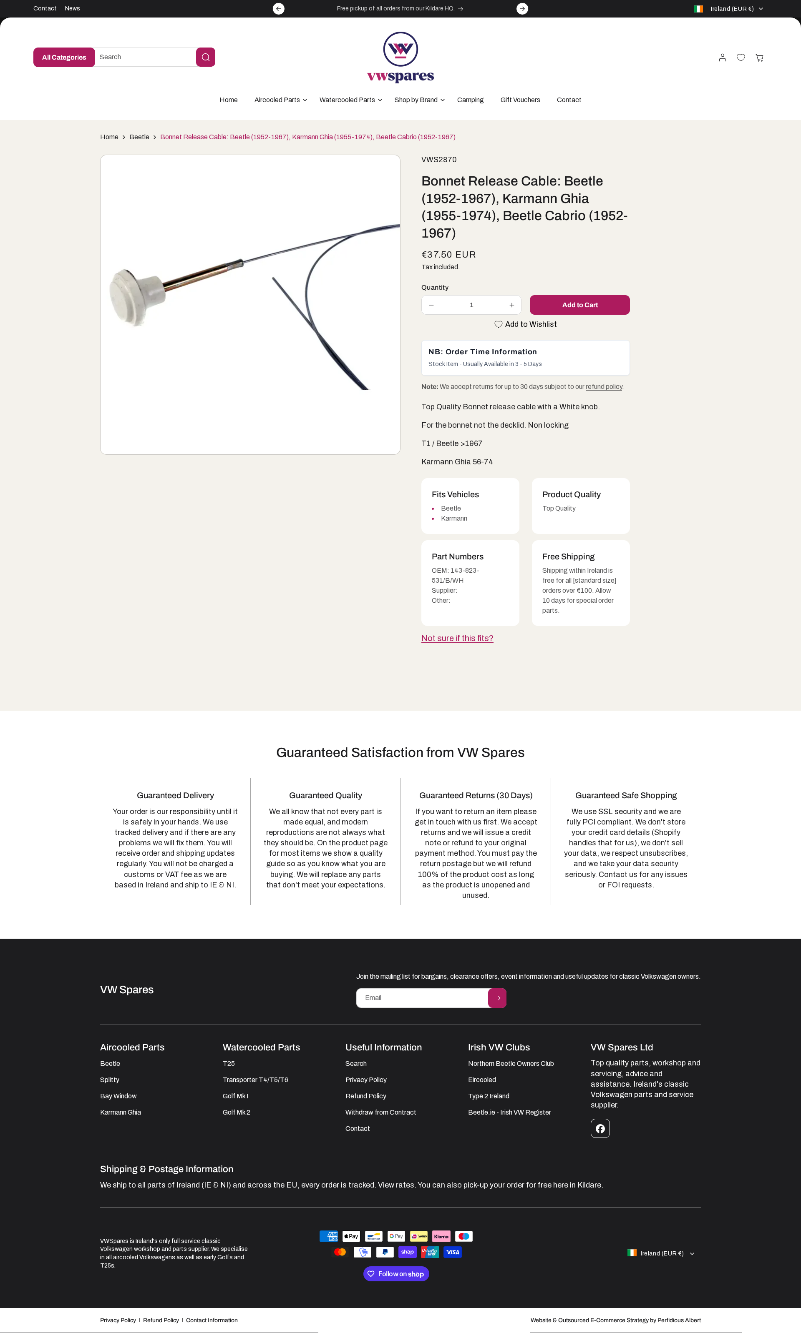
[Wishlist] (741, 57)
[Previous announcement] (278, 9)
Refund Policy (161, 1320)
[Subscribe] (497, 998)
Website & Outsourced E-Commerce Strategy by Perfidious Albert (616, 1320)
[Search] (205, 57)
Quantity (434, 287)
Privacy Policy (118, 1320)
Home (109, 136)
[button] (278, 100)
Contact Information (212, 1320)
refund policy (604, 386)
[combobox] (151, 57)
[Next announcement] (522, 9)
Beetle (139, 136)
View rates (396, 1185)
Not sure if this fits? (457, 638)
